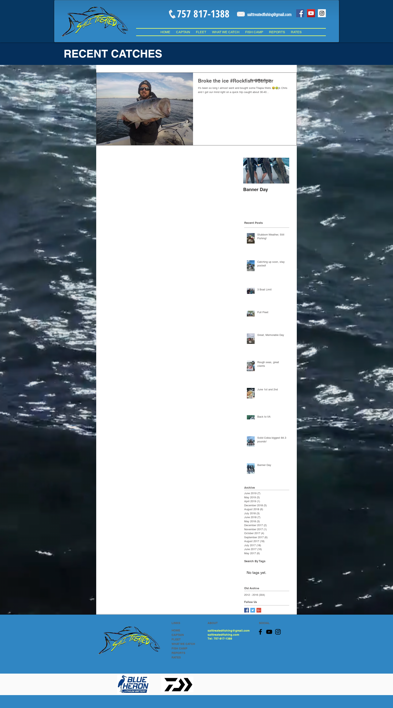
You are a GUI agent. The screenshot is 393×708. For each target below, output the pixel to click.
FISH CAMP (179, 648)
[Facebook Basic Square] (246, 610)
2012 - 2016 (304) (254, 594)
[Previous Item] (250, 170)
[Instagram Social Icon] (322, 13)
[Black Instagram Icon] (278, 632)
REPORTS (178, 653)
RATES (176, 657)
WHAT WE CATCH (183, 644)
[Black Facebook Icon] (260, 632)
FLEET (176, 639)
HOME (176, 630)
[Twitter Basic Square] (252, 610)
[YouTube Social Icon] (311, 13)
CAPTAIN (178, 635)
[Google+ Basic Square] (258, 610)
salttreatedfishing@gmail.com (229, 630)
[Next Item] (283, 170)
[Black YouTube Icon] (269, 632)
